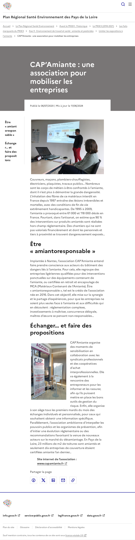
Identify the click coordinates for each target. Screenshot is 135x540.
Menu (130, 4)
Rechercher (123, 4)
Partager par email (63, 480)
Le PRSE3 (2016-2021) (103, 26)
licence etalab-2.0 (74, 535)
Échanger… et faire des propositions (11, 151)
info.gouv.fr (10, 516)
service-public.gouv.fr (37, 516)
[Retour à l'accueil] (8, 503)
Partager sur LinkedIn (53, 480)
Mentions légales (76, 527)
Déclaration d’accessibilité (48, 527)
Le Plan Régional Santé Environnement (35, 26)
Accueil (6, 26)
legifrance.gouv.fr (68, 516)
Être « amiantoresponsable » (11, 128)
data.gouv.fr (94, 516)
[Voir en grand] (67, 146)
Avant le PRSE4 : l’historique (73, 26)
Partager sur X (43, 480)
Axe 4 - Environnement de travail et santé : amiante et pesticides (61, 31)
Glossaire (24, 527)
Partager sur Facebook (33, 480)
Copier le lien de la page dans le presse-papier (72, 480)
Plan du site (8, 527)
